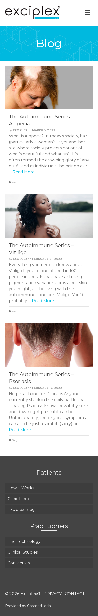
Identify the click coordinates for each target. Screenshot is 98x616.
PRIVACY (53, 593)
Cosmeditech (39, 606)
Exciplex (20, 130)
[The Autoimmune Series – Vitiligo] (49, 216)
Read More (24, 172)
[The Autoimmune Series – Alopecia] (49, 87)
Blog (15, 182)
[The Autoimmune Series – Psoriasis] (49, 345)
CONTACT (75, 593)
